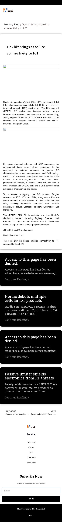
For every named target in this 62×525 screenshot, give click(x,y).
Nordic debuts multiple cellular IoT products (25, 298)
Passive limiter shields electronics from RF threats (29, 376)
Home (7, 24)
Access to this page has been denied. (30, 261)
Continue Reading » (17, 279)
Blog (16, 24)
